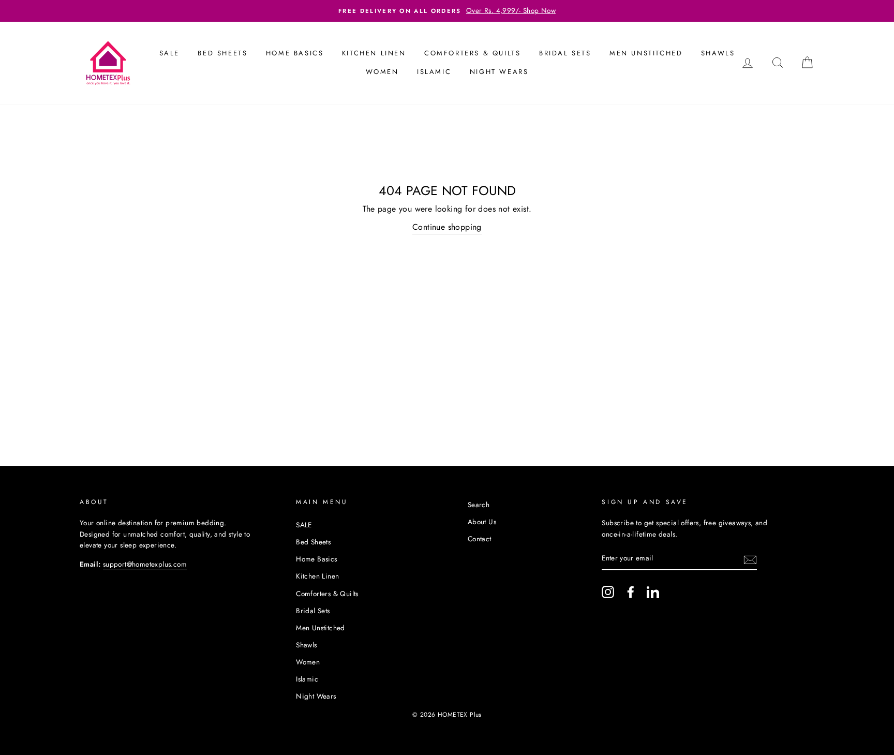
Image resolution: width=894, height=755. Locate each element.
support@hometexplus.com (145, 564)
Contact (479, 539)
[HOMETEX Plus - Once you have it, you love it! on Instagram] (608, 592)
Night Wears (499, 72)
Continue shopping (447, 227)
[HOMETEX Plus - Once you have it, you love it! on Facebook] (630, 592)
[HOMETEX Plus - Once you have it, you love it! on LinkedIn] (653, 592)
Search (478, 504)
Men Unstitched (645, 53)
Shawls (718, 53)
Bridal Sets (565, 53)
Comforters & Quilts (472, 53)
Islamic (434, 72)
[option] (447, 11)
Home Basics (295, 53)
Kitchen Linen (374, 53)
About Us (482, 521)
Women (382, 72)
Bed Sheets (222, 53)
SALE (169, 53)
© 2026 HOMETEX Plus (447, 714)
